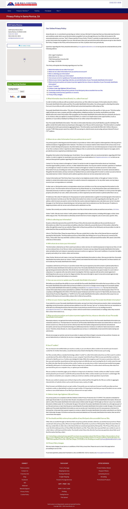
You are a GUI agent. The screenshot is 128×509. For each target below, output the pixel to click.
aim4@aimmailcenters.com (16, 38)
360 (25, 482)
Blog (24, 477)
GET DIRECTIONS (25, 45)
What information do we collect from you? (61, 69)
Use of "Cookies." (54, 86)
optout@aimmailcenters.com (54, 309)
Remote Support (25, 488)
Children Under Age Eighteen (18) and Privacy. (62, 88)
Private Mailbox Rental (104, 468)
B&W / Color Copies (64, 488)
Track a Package (64, 468)
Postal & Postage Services (64, 479)
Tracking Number (13, 89)
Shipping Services (64, 471)
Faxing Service (64, 494)
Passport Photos (104, 471)
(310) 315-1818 (115, 3)
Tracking (36, 11)
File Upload (48, 11)
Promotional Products (103, 479)
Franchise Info (25, 474)
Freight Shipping (64, 477)
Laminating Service (103, 474)
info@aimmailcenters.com (103, 157)
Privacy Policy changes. (56, 94)
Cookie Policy (25, 494)
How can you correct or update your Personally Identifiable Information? (70, 78)
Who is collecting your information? (59, 74)
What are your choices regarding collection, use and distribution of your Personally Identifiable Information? (81, 80)
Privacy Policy (24, 491)
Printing (64, 491)
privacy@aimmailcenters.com (86, 46)
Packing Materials (64, 474)
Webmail (25, 485)
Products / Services (22, 11)
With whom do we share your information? (61, 76)
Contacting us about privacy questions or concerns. (64, 92)
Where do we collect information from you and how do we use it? (68, 71)
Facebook (25, 479)
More (58, 11)
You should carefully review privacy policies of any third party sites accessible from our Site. (76, 90)
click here (116, 209)
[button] (24, 60)
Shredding (104, 477)
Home (9, 11)
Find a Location (24, 468)
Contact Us (24, 471)
